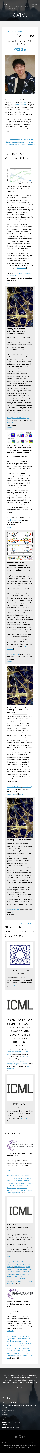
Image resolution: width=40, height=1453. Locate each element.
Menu (37, 4)
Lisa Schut (17, 787)
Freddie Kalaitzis (25, 1344)
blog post (14, 985)
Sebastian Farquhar (14, 1052)
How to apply (20, 1387)
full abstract (21, 268)
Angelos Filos (15, 1193)
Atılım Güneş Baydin (25, 1183)
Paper (9, 283)
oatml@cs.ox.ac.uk (13, 1427)
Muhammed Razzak (14, 1336)
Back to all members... (14, 31)
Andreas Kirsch (21, 1190)
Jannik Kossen (12, 1176)
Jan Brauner (27, 1281)
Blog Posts (31, 145)
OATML (10, 1425)
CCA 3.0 (24, 1447)
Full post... (10, 1170)
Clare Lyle (22, 418)
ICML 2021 (25, 1056)
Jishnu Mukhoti (12, 1276)
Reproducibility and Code (15, 145)
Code (15, 794)
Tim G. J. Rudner (12, 1061)
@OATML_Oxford (14, 1422)
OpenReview (12, 917)
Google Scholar (26, 924)
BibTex (21, 794)
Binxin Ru (26, 1064)
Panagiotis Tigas (13, 1064)
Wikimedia (14, 1447)
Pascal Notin (23, 1061)
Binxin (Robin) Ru (21, 273)
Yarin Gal (23, 102)
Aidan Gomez (17, 1281)
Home (4, 4)
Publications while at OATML (17, 140)
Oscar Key (17, 1351)
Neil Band (21, 1176)
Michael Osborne (20, 105)
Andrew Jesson (24, 1185)
